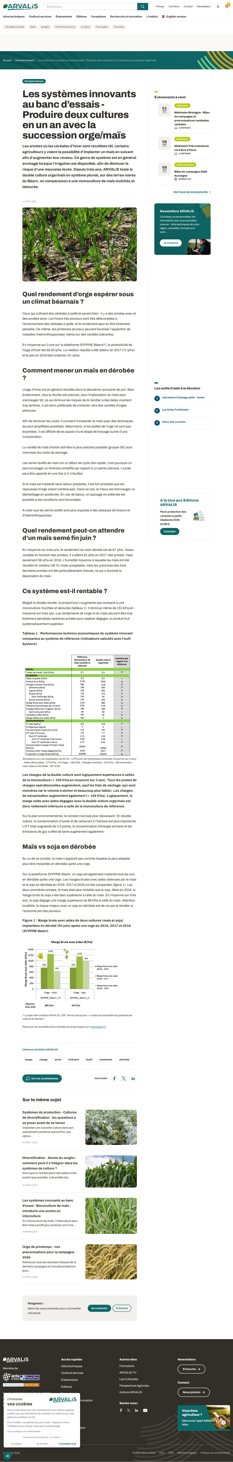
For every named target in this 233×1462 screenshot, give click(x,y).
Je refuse (16, 1443)
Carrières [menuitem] (174, 6)
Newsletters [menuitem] (203, 6)
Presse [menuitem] (160, 6)
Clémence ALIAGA (33, 1049)
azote (58, 1059)
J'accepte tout (67, 1443)
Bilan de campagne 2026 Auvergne (190, 173)
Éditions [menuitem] (81, 16)
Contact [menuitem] (188, 6)
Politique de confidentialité (215, 1452)
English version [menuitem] (176, 16)
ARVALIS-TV (127, 1372)
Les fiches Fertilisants (175, 409)
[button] (7, 1455)
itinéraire (73, 1059)
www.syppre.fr (98, 1026)
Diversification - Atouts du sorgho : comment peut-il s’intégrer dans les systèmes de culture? (50, 1163)
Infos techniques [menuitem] (14, 16)
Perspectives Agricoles (134, 1385)
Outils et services (72, 1372)
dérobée (124, 1059)
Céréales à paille (14, 26)
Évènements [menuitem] (64, 16)
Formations (126, 1366)
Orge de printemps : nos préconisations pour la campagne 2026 (48, 1252)
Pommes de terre (65, 26)
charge (43, 1059)
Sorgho (45, 26)
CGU (162, 1452)
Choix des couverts (173, 422)
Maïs (32, 26)
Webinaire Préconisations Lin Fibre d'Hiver (191, 148)
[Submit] (142, 6)
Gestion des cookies (144, 1452)
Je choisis (42, 1443)
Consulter (170, 531)
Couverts (119, 26)
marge (28, 1059)
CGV (171, 1452)
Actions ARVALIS (130, 1392)
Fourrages (102, 26)
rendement (105, 1059)
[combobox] (96, 6)
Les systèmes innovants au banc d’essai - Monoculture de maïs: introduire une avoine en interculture (47, 1208)
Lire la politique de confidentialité (23, 1431)
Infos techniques (71, 1366)
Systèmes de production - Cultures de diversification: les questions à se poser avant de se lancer (49, 1117)
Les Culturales (128, 1379)
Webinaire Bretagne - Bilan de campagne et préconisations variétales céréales (192, 118)
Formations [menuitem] (98, 16)
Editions (66, 1386)
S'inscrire (122, 1308)
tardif (89, 1059)
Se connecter (99, 1308)
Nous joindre (191, 1392)
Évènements (69, 1379)
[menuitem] (218, 6)
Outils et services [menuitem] (40, 16)
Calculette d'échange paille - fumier (183, 397)
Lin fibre (85, 26)
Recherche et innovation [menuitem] (126, 16)
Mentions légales (187, 1452)
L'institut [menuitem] (152, 16)
